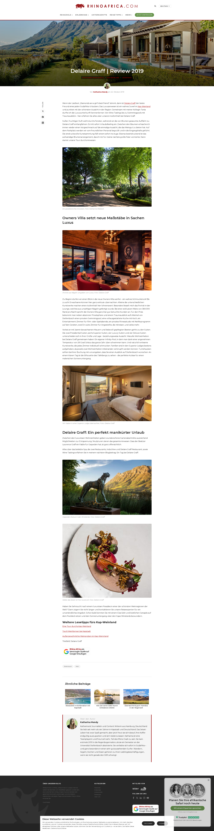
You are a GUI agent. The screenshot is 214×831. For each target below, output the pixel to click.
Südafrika (127, 78)
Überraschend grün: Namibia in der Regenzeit (136, 707)
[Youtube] (148, 798)
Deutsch (164, 6)
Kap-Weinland (144, 106)
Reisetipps (115, 15)
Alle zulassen (148, 823)
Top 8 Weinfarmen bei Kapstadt (76, 631)
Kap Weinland (113, 78)
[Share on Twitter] (43, 111)
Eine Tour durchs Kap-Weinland (76, 626)
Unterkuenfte (99, 15)
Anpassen (162, 823)
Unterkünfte (98, 792)
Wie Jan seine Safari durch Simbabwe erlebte (107, 707)
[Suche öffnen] (155, 6)
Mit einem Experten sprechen (187, 808)
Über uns (97, 797)
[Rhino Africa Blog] (106, 6)
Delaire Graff (130, 103)
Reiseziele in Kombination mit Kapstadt (78, 707)
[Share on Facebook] (43, 117)
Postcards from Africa (93, 78)
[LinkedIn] (141, 798)
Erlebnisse (81, 15)
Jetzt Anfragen (144, 15)
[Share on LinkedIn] (43, 123)
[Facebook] (133, 798)
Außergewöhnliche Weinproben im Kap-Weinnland (85, 636)
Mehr (128, 15)
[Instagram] (144, 798)
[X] (137, 798)
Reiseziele (65, 15)
